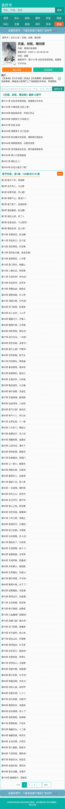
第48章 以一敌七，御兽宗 (13, 463)
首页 (5, 18)
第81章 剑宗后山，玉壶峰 (13, 662)
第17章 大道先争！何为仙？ (14, 276)
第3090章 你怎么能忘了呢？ (14, 167)
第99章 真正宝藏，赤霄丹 (13, 771)
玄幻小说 (15, 37)
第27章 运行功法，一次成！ (14, 336)
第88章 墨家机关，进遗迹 (13, 705)
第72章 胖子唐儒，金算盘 (13, 608)
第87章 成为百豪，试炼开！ (14, 699)
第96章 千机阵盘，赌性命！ (14, 753)
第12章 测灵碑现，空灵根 (13, 246)
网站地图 (32, 804)
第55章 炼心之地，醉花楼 (13, 505)
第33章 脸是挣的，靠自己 (13, 373)
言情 (16, 24)
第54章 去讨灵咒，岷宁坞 (13, 499)
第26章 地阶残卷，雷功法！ (14, 330)
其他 (27, 24)
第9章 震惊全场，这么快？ (13, 228)
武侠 (27, 18)
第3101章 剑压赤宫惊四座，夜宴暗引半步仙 (22, 100)
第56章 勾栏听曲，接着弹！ (14, 511)
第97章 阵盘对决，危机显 (13, 759)
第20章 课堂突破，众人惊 (13, 294)
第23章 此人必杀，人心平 (13, 312)
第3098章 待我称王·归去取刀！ (16, 118)
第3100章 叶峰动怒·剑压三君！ (16, 106)
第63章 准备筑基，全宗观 (13, 554)
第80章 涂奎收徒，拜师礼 (13, 656)
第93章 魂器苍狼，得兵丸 (13, 735)
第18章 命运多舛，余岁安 (13, 282)
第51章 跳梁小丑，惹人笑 (13, 481)
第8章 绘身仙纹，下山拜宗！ (15, 222)
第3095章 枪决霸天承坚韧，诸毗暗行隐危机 (22, 137)
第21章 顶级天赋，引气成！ (14, 300)
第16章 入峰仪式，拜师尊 (13, 270)
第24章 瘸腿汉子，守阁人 (13, 318)
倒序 (60, 173)
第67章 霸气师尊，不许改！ (14, 578)
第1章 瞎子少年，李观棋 (12, 180)
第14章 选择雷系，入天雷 (13, 258)
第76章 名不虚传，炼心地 (13, 632)
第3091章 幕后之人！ (11, 161)
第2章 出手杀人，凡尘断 (12, 186)
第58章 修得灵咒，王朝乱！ (14, 524)
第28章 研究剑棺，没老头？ (14, 342)
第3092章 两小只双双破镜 (13, 155)
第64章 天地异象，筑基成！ (14, 560)
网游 (59, 18)
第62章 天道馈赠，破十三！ (14, 548)
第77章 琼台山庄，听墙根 (13, 638)
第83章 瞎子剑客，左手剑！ (14, 674)
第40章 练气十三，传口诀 (13, 415)
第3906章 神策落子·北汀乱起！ (16, 130)
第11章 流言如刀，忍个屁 (13, 240)
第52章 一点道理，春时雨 (13, 487)
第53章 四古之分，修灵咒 (13, 493)
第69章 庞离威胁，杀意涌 (13, 590)
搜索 (59, 10)
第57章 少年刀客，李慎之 (13, 517)
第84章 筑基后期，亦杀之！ (14, 680)
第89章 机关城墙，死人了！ (14, 711)
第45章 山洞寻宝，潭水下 (13, 445)
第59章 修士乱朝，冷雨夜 (13, 530)
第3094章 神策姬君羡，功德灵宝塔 (17, 143)
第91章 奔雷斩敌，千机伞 (13, 723)
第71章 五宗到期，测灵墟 (13, 602)
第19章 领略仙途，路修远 (13, 288)
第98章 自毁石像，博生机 (13, 765)
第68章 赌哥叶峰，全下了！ (14, 584)
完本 (48, 24)
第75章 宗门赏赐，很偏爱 (13, 626)
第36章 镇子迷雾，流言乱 (13, 391)
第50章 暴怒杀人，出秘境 (13, 475)
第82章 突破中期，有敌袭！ (14, 668)
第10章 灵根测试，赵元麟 (13, 234)
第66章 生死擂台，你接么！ (14, 572)
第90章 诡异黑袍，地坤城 (13, 717)
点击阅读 (48, 69)
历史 (48, 18)
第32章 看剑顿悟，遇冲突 (13, 367)
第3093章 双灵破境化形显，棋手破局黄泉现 (22, 149)
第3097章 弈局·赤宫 (10, 124)
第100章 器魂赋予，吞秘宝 (14, 777)
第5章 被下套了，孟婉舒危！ (15, 204)
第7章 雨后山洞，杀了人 (12, 216)
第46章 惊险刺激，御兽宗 (13, 451)
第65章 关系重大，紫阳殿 (13, 566)
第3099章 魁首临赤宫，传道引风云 (17, 112)
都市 (37, 18)
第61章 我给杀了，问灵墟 (13, 542)
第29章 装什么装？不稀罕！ (14, 348)
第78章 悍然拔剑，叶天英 (13, 644)
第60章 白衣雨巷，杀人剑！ (14, 536)
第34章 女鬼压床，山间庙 (13, 379)
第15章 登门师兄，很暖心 (13, 264)
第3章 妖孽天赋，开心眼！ (13, 192)
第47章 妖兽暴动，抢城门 (13, 457)
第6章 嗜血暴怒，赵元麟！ (13, 210)
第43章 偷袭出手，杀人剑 (13, 433)
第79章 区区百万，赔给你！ (14, 650)
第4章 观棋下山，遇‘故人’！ (14, 198)
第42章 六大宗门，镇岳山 (13, 427)
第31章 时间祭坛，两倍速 (13, 361)
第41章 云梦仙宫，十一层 (13, 421)
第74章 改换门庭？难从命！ (14, 620)
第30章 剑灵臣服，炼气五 (13, 355)
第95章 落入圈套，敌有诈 (13, 747)
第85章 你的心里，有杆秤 (13, 686)
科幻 (5, 24)
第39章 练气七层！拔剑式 (13, 409)
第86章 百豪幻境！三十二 (13, 692)
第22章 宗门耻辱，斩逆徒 (13, 306)
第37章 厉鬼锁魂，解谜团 (13, 397)
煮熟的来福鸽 (30, 48)
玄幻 (16, 18)
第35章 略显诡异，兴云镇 (13, 385)
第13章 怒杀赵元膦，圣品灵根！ (16, 252)
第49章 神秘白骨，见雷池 (13, 469)
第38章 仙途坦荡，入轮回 (13, 403)
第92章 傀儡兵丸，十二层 (13, 729)
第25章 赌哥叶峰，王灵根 (13, 324)
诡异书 (6, 4)
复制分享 (58, 88)
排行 (37, 24)
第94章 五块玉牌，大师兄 (13, 741)
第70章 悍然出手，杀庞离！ (14, 596)
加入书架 (17, 69)
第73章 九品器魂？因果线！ (14, 614)
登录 (59, 24)
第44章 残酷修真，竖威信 (13, 439)
